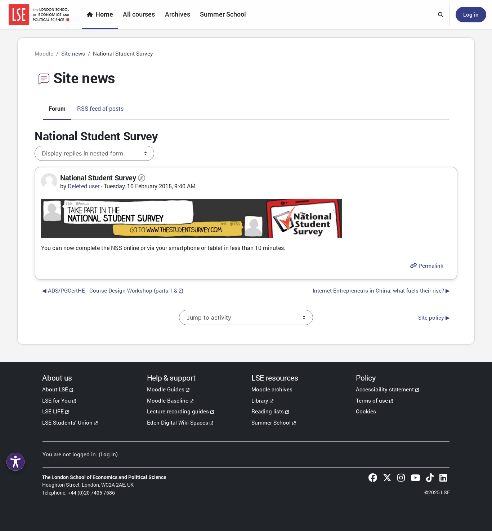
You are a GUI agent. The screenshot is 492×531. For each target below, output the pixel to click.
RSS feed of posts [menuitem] (100, 108)
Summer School (271, 422)
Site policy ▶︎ (434, 317)
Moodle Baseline (167, 400)
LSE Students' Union (67, 422)
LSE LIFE (53, 411)
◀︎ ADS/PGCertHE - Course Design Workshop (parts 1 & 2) (112, 290)
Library (259, 400)
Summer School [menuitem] (223, 14)
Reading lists (267, 411)
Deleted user (83, 186)
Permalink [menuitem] (430, 265)
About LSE (55, 389)
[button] (441, 15)
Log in (471, 14)
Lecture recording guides (178, 411)
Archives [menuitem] (177, 14)
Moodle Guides (165, 389)
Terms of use (372, 400)
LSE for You (56, 400)
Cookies (366, 411)
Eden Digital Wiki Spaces (177, 422)
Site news (73, 53)
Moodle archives (271, 389)
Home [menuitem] (104, 14)
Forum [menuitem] (57, 108)
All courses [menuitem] (139, 14)
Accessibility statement (385, 389)
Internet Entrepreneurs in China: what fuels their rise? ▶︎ (381, 290)
